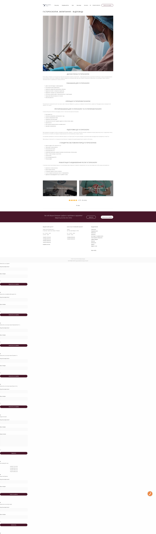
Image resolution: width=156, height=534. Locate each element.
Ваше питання (3, 434)
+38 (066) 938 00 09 (71, 237)
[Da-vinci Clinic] (47, 5)
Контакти (86, 5)
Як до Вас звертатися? (4, 419)
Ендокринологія (94, 231)
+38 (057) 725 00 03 (47, 237)
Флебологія (93, 242)
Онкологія (93, 234)
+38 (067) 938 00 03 (96, 5)
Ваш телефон (3, 273)
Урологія (93, 241)
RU (90, 5)
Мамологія (93, 232)
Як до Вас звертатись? (4, 266)
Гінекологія (93, 229)
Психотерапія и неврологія (96, 237)
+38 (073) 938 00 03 (47, 242)
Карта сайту (93, 250)
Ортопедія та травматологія (97, 236)
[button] (91, 217)
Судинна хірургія (94, 239)
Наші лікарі (79, 5)
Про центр (56, 5)
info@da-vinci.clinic (46, 244)
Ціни (73, 5)
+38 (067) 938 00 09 (71, 239)
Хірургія (92, 244)
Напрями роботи (65, 5)
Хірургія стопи (94, 246)
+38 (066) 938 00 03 (47, 239)
